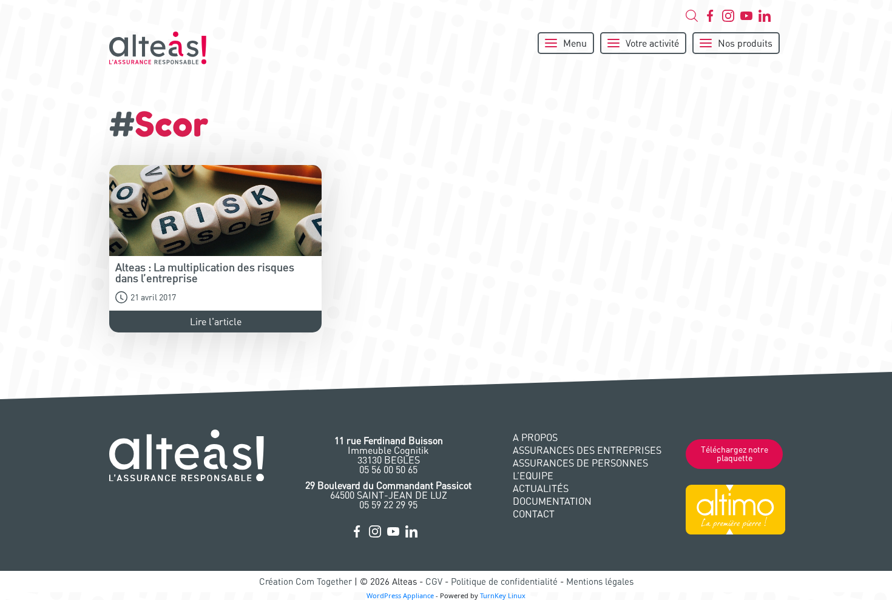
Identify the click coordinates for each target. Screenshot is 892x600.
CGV (433, 581)
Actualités (541, 488)
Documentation (552, 501)
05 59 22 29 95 (388, 505)
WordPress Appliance (400, 595)
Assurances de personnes (580, 463)
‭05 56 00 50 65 (388, 469)
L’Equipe (533, 476)
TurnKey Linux (502, 595)
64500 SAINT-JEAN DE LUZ (388, 490)
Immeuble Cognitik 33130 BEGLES (388, 450)
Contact (534, 514)
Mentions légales (600, 581)
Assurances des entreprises (587, 450)
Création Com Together (305, 581)
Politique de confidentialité (504, 581)
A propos (535, 437)
